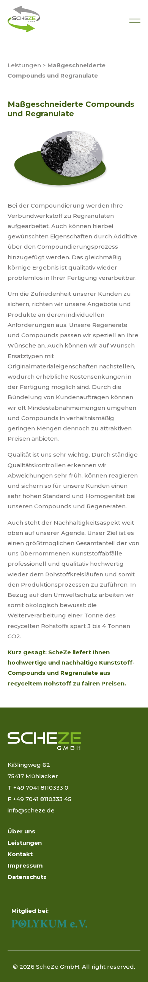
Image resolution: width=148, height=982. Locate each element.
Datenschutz (27, 876)
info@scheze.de (31, 810)
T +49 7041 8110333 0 (38, 787)
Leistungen (24, 65)
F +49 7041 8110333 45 (39, 799)
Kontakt (20, 854)
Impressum (25, 865)
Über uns (21, 831)
